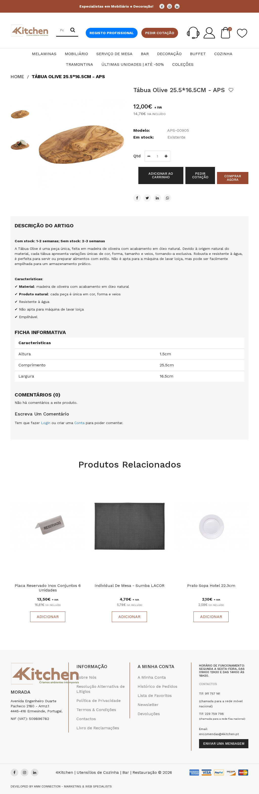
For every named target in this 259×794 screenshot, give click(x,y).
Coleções (182, 64)
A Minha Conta (152, 677)
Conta (79, 423)
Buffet (198, 53)
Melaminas (44, 53)
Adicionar (48, 616)
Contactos (86, 718)
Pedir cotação (159, 33)
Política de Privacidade (98, 700)
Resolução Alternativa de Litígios (100, 689)
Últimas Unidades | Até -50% (132, 64)
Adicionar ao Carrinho (160, 175)
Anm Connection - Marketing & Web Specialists (73, 786)
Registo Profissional (112, 33)
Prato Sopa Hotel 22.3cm (211, 585)
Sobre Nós (86, 677)
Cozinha (223, 53)
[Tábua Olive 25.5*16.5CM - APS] (20, 114)
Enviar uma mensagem (223, 743)
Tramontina (79, 64)
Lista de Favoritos (155, 695)
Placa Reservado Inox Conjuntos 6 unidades (48, 587)
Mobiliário (76, 53)
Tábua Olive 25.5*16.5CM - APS (68, 76)
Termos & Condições (96, 709)
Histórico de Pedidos (157, 686)
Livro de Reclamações (97, 727)
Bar (145, 53)
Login (45, 423)
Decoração (169, 53)
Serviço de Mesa (114, 53)
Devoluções (149, 713)
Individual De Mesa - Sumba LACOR (129, 585)
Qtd (137, 155)
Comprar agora (232, 178)
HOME (17, 76)
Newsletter (148, 704)
